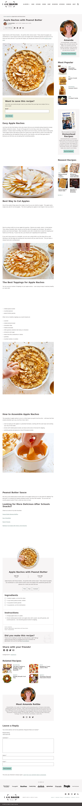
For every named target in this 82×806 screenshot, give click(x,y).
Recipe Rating (6, 732)
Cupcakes (38, 4)
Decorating (55, 4)
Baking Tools (59, 797)
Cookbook (68, 4)
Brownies (72, 187)
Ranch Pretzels (6, 522)
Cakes (32, 4)
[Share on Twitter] (20, 28)
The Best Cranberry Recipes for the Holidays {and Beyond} (19, 668)
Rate (29, 588)
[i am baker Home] (10, 4)
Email (7, 108)
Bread (71, 172)
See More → (60, 195)
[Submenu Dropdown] (29, 4)
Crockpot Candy (73, 98)
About (74, 4)
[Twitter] (74, 794)
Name (5, 755)
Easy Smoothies (7, 518)
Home (5, 16)
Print (24, 588)
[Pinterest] (65, 794)
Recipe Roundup (16, 664)
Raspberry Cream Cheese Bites (45, 667)
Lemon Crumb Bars (72, 78)
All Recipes (26, 4)
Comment (35, 588)
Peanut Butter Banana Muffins (10, 514)
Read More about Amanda (68, 53)
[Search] (77, 4)
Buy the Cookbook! (68, 151)
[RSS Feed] (77, 794)
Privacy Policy (75, 797)
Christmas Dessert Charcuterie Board (45, 677)
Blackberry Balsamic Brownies (73, 191)
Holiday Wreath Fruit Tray (19, 677)
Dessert (41, 664)
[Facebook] (68, 794)
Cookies (44, 4)
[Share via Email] (23, 28)
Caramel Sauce (72, 88)
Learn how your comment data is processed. (34, 774)
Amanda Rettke (11, 23)
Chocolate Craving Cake (72, 68)
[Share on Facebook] (14, 28)
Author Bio (62, 4)
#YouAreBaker (25, 641)
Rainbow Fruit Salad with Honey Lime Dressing (15, 525)
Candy (49, 4)
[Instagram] (71, 794)
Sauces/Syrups (71, 86)
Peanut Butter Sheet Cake (62, 190)
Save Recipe (9, 116)
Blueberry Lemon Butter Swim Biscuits (74, 175)
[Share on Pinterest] (17, 28)
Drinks (59, 172)
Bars (69, 76)
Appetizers (9, 16)
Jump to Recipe (8, 27)
